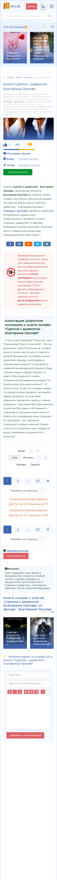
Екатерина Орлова (19, 153)
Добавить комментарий (25, 735)
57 (38, 481)
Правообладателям (17, 550)
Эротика (19, 101)
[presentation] (45, 26)
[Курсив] (15, 692)
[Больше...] (43, 692)
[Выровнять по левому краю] (26, 692)
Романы (7, 101)
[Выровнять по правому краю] (36, 692)
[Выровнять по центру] (31, 692)
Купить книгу (18, 172)
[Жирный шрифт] (9, 692)
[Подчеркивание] (20, 692)
